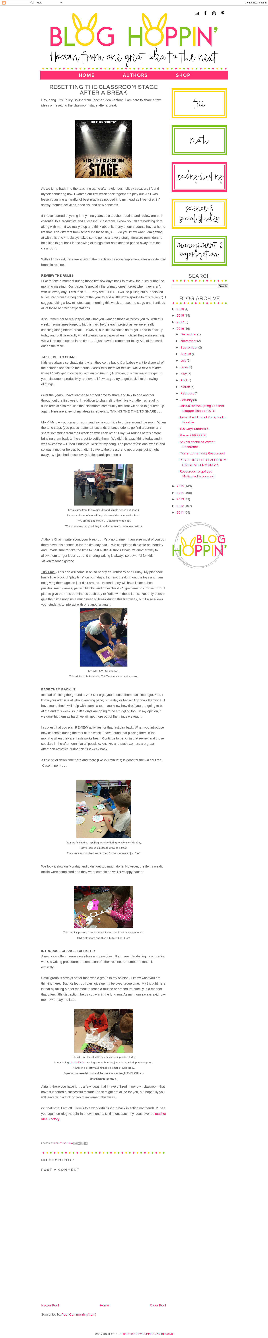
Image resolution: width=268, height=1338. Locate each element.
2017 (181, 322)
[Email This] (75, 1143)
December (188, 334)
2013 (181, 499)
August (186, 354)
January (186, 400)
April (184, 380)
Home (104, 1305)
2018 (181, 315)
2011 (181, 512)
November (188, 341)
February (187, 393)
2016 (181, 328)
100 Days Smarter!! (194, 429)
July (183, 360)
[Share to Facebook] (86, 1143)
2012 (181, 506)
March (185, 387)
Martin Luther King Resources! (202, 453)
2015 (181, 486)
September (189, 347)
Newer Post (50, 1305)
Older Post (158, 1305)
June (184, 367)
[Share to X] (82, 1143)
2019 (181, 309)
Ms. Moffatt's (76, 1062)
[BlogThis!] (79, 1143)
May (184, 373)
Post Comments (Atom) (78, 1314)
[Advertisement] (68, 1277)
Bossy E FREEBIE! (193, 435)
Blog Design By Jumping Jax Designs (146, 1334)
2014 (181, 493)
